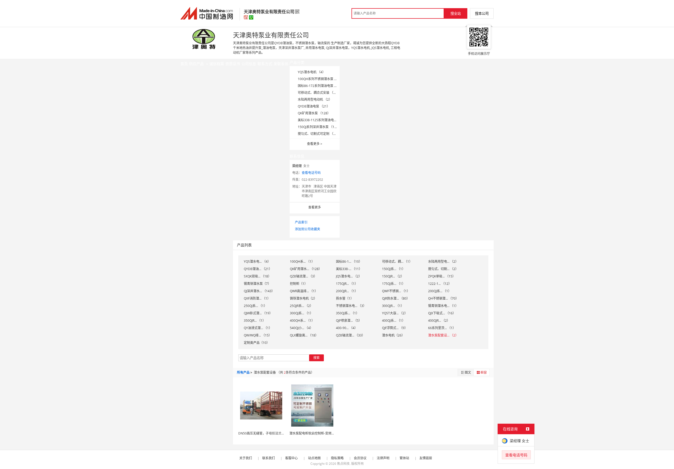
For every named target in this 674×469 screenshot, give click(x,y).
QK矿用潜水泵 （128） (314, 113)
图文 (468, 372)
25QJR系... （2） (301, 306)
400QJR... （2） (439, 320)
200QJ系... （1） (439, 291)
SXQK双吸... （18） (257, 276)
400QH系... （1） (302, 320)
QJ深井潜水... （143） (259, 291)
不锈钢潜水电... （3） (351, 306)
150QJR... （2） (393, 276)
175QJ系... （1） (393, 283)
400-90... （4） (347, 328)
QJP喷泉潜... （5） (349, 320)
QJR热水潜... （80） (396, 298)
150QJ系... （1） (393, 269)
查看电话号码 (311, 172)
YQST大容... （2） (395, 313)
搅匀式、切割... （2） (443, 269)
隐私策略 (337, 458)
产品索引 (301, 222)
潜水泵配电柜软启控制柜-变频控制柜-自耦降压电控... (326, 433)
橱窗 (483, 372)
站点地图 (314, 458)
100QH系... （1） (302, 261)
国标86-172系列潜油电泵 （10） (321, 86)
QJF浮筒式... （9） (395, 328)
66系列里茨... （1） (442, 328)
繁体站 (404, 458)
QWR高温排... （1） (304, 291)
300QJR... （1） (393, 306)
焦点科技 (343, 463)
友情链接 (425, 458)
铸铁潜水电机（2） (303, 298)
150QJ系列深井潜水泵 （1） (318, 127)
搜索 (316, 357)
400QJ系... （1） (393, 320)
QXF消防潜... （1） (257, 298)
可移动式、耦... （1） (397, 261)
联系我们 (268, 458)
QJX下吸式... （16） (442, 313)
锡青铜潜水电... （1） (443, 306)
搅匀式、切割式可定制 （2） (318, 133)
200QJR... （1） (347, 291)
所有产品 (243, 372)
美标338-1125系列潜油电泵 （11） (323, 120)
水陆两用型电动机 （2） (315, 99)
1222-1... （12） (440, 283)
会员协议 (360, 458)
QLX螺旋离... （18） (304, 335)
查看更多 (314, 143)
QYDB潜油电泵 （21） (314, 106)
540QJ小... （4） (301, 328)
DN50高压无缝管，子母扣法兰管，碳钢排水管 (271, 433)
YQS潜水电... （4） (257, 261)
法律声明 (383, 458)
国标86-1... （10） (349, 261)
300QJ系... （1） (301, 313)
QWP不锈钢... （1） (396, 291)
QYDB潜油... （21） (258, 269)
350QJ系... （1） (347, 313)
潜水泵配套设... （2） (443, 335)
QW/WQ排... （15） (258, 335)
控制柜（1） (299, 283)
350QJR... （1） (255, 320)
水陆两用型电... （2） (443, 261)
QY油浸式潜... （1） (258, 328)
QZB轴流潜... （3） (303, 276)
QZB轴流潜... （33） (350, 335)
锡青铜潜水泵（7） (257, 283)
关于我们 (245, 458)
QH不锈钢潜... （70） (443, 298)
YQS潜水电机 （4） (311, 72)
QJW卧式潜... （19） (258, 313)
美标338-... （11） (349, 269)
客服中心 (291, 458)
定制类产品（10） (257, 342)
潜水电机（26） (393, 335)
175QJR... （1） (347, 283)
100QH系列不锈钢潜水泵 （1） (320, 79)
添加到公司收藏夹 (307, 229)
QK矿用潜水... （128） (306, 269)
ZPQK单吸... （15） (441, 276)
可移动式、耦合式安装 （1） (318, 92)
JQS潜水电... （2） (349, 276)
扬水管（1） (345, 298)
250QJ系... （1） (255, 306)
